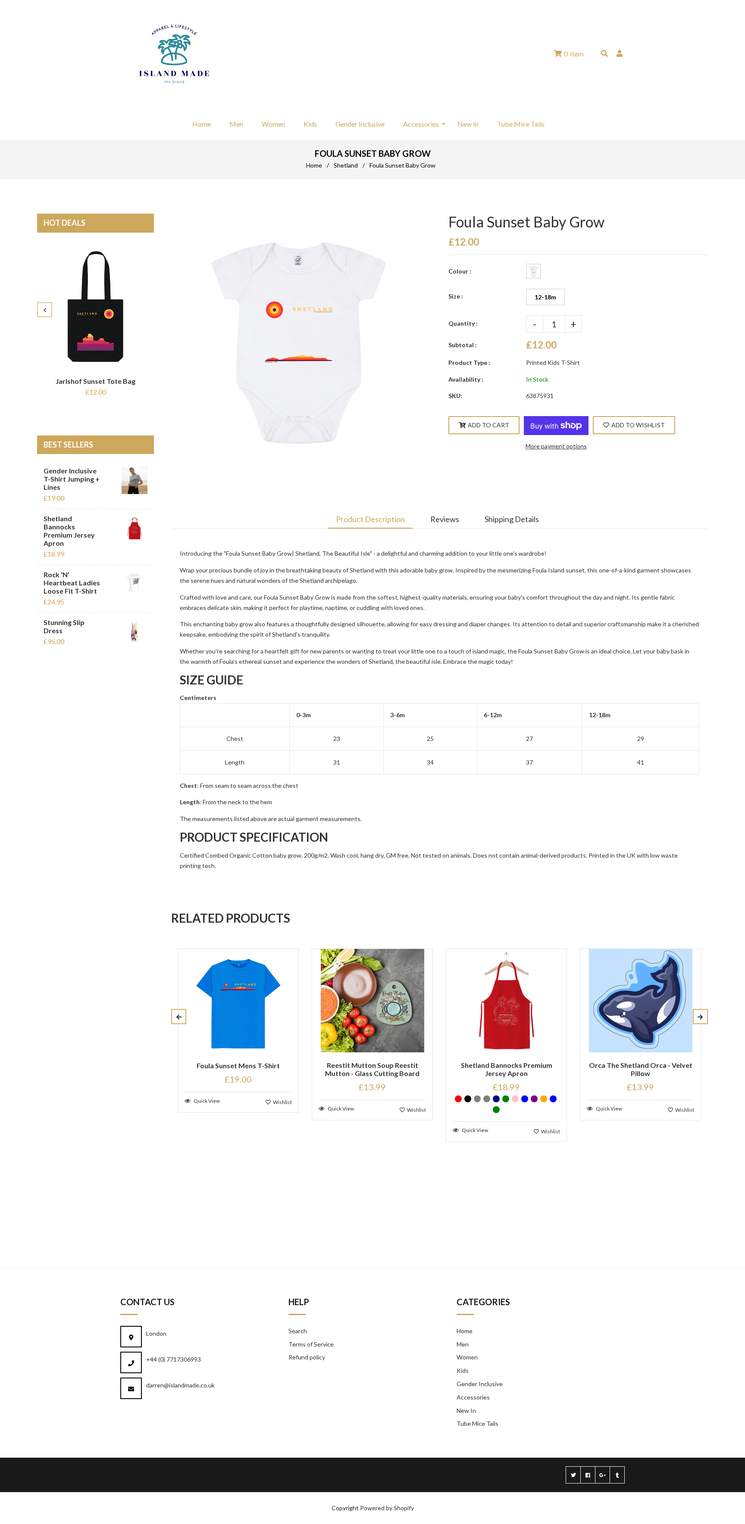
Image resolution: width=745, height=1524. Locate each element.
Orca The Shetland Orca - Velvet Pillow (640, 1069)
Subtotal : (462, 344)
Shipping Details (512, 519)
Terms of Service (311, 1344)
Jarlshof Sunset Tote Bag (95, 381)
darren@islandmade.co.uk (180, 1385)
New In (466, 1410)
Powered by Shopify (387, 1508)
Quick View (206, 1101)
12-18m (545, 297)
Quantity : (463, 323)
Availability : (465, 379)
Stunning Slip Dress (64, 626)
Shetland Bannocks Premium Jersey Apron (69, 530)
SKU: (455, 395)
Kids (463, 1370)
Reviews (444, 519)
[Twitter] (573, 1475)
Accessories (473, 1397)
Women (467, 1357)
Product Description (370, 519)
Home (314, 165)
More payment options (556, 446)
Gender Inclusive (480, 1383)
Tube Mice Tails (477, 1423)
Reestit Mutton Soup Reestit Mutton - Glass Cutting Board (372, 1069)
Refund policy (306, 1357)
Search (297, 1330)
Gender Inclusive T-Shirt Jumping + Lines (72, 479)
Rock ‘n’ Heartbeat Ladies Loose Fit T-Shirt (72, 582)
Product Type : (469, 362)
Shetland (346, 165)
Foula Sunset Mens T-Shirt (238, 1065)
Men (463, 1344)
